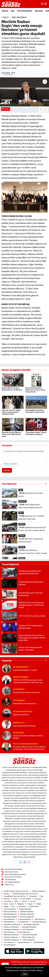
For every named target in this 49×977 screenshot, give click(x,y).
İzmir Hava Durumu (11, 872)
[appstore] (14, 952)
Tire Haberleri (9, 942)
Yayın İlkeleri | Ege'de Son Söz (15, 896)
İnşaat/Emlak (26, 899)
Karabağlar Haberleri (31, 924)
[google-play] (35, 952)
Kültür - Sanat (9, 904)
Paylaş (6, 109)
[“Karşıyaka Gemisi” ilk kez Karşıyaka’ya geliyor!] (36, 425)
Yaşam (29, 904)
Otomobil (7, 901)
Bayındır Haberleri (27, 911)
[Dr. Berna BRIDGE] (6, 669)
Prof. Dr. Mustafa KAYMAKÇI (25, 744)
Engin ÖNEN (18, 733)
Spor (21, 512)
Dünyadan (33, 896)
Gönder (7, 470)
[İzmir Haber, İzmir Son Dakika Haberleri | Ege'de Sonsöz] (11, 4)
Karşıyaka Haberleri (29, 927)
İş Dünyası (37, 899)
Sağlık (6, 906)
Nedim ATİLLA (19, 723)
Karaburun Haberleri (11, 927)
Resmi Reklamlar (9, 945)
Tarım (16, 901)
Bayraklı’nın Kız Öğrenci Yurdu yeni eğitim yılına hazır (11, 434)
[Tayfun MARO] (6, 702)
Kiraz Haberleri (28, 929)
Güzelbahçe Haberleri (12, 924)
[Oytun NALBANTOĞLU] (6, 713)
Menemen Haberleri (29, 935)
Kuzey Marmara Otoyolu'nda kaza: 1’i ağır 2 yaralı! (32, 551)
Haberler (5, 17)
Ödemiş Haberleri (28, 937)
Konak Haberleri (24, 932)
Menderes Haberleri (11, 935)
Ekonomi (39, 11)
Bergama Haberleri (27, 914)
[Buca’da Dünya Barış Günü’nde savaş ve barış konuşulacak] (36, 380)
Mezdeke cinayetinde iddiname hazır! (30, 540)
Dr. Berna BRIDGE (20, 667)
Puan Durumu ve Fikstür (13, 877)
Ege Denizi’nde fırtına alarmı (30, 494)
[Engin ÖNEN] (6, 735)
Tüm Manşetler (10, 879)
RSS (6, 964)
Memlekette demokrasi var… (25, 704)
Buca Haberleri (9, 919)
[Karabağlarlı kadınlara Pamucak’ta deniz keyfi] (36, 402)
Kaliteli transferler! (21, 715)
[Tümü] (46, 484)
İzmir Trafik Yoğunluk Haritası (15, 874)
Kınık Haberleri (9, 932)
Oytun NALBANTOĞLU (22, 712)
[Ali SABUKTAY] (6, 691)
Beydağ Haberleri (10, 917)
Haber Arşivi (9, 884)
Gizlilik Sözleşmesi (38, 891)
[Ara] (42, 4)
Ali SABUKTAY (18, 689)
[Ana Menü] (45, 4)
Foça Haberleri (23, 922)
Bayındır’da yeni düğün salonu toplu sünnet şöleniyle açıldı (11, 412)
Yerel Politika (33, 906)
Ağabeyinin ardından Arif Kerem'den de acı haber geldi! (32, 529)
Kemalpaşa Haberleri (11, 929)
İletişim (6, 894)
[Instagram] (29, 862)
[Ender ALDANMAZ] (6, 680)
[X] (24, 862)
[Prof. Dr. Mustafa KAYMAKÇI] (6, 747)
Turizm (24, 901)
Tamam (24, 974)
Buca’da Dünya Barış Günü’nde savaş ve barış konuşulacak (35, 390)
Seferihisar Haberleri (11, 940)
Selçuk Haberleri (29, 940)
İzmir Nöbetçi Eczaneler (13, 869)
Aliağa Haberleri (25, 909)
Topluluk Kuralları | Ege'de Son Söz (25, 894)
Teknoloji (22, 906)
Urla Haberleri (39, 942)
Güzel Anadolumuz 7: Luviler (25, 670)
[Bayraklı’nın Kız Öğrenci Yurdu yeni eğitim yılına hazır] (13, 425)
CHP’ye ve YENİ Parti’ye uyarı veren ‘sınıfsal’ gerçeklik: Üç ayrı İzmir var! (28, 681)
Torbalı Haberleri (24, 942)
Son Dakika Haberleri (12, 882)
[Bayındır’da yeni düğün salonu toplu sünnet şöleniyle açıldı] (13, 402)
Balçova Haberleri (10, 911)
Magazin (20, 904)
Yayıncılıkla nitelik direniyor (24, 726)
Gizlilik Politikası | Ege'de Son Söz (16, 891)
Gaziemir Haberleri (39, 922)
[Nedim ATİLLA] (6, 724)
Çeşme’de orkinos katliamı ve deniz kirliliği (28, 737)
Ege (12, 11)
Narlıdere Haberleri (11, 937)
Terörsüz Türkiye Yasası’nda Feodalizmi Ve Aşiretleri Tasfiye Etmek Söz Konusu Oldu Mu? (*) (29, 748)
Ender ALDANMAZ (20, 677)
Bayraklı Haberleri (10, 914)
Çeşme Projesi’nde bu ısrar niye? (26, 692)
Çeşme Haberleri (24, 919)
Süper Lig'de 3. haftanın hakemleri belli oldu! (31, 517)
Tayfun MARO (19, 700)
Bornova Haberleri (27, 917)
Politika (38, 904)
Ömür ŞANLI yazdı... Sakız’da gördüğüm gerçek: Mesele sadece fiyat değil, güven (32, 506)
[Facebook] (20, 862)
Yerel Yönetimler (24, 11)
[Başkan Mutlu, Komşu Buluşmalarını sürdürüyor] (13, 380)
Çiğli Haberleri (39, 919)
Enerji (15, 899)
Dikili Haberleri (9, 922)
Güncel (5, 11)
